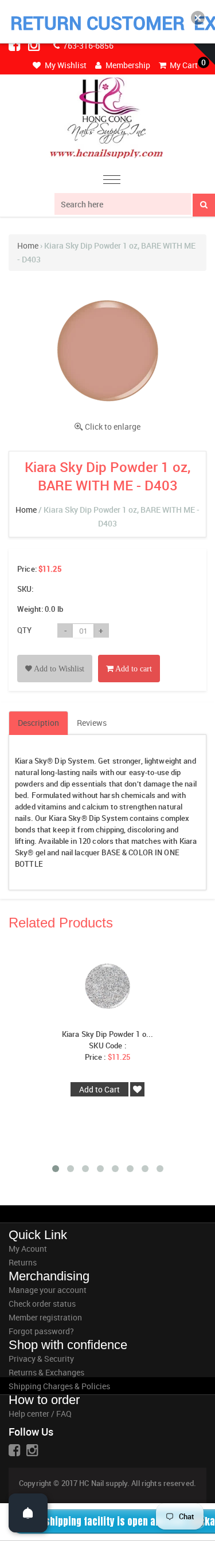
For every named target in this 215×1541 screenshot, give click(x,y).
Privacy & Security (41, 1358)
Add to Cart (99, 1089)
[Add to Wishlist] (54, 655)
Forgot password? (41, 1331)
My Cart (183, 65)
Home (27, 245)
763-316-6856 (87, 45)
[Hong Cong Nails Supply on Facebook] (15, 45)
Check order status (42, 1303)
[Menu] (111, 181)
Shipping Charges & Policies (59, 1386)
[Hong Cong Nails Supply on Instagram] (35, 45)
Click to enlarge (112, 426)
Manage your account (48, 1289)
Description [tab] (38, 722)
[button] (198, 18)
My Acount (28, 1248)
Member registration (45, 1317)
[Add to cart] (129, 655)
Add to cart (133, 669)
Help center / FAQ (40, 1413)
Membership (127, 65)
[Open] (28, 1512)
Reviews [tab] (92, 722)
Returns (23, 1262)
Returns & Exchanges (46, 1372)
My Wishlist (65, 65)
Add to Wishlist (58, 669)
